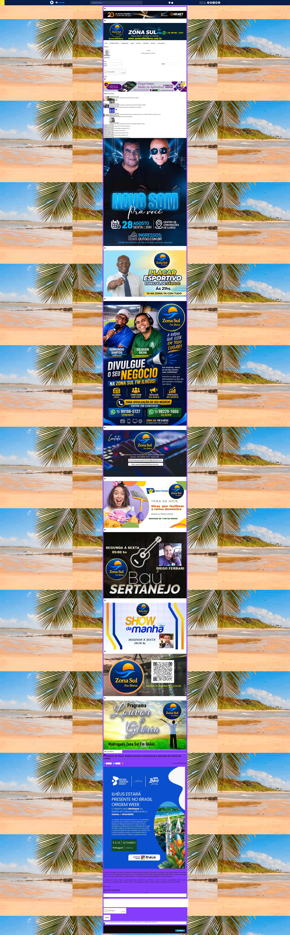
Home (106, 43)
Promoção (146, 43)
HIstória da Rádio (114, 43)
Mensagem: (106, 898)
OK (104, 923)
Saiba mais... (155, 922)
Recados (153, 43)
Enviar (107, 917)
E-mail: (146, 892)
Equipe (132, 43)
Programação (124, 43)
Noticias (138, 43)
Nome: (104, 892)
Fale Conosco (161, 43)
